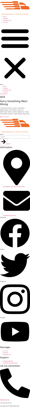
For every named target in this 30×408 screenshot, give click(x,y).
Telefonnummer (5, 400)
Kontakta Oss (7, 20)
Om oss (5, 22)
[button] (15, 54)
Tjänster (5, 18)
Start (4, 16)
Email (1, 134)
